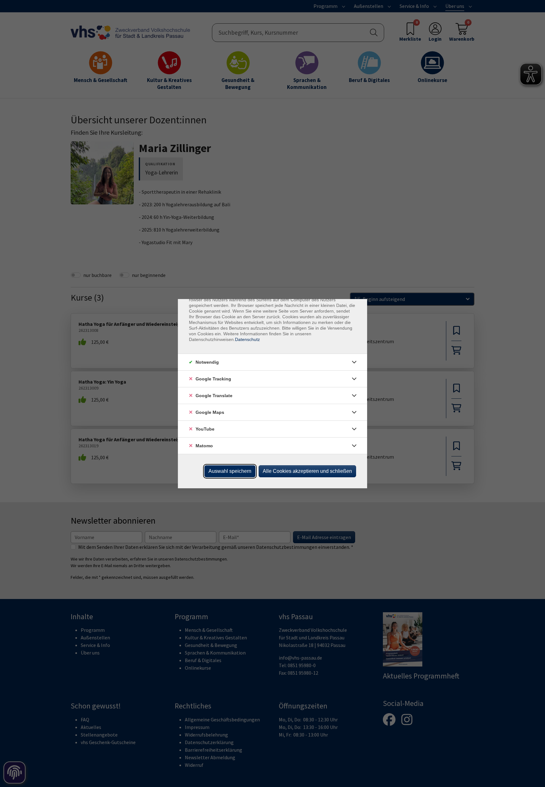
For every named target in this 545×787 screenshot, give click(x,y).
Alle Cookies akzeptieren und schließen (307, 471)
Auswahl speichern (229, 471)
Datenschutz (247, 339)
